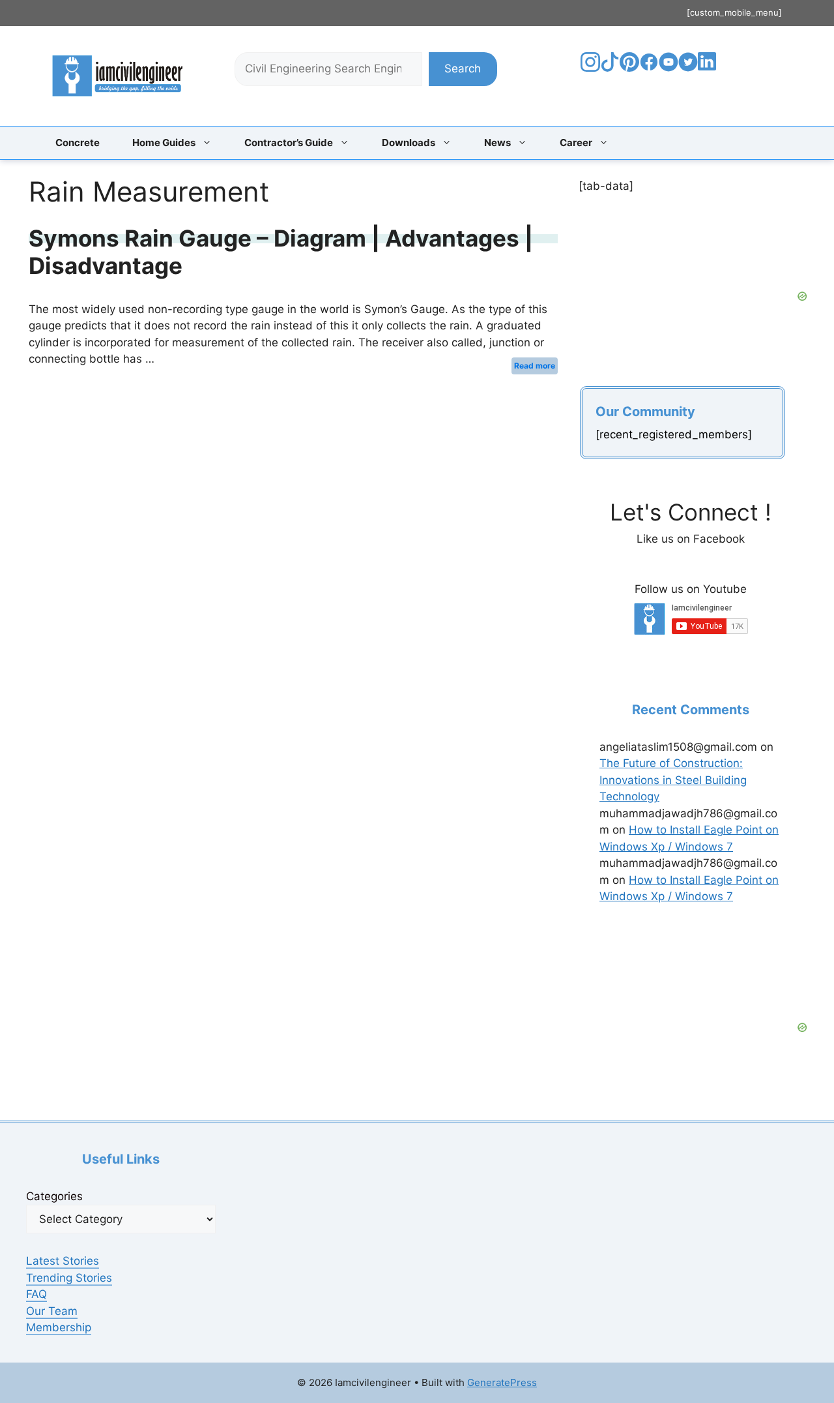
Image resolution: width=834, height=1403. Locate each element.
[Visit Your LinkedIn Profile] (709, 71)
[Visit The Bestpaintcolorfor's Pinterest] (629, 67)
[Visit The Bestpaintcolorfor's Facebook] (649, 67)
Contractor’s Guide (288, 142)
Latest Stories (62, 1260)
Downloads (408, 142)
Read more (534, 365)
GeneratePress (502, 1382)
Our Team (52, 1311)
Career (576, 142)
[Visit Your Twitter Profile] (688, 67)
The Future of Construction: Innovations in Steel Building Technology (673, 780)
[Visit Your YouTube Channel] (668, 67)
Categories (54, 1196)
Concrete (77, 142)
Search (462, 68)
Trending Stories (69, 1277)
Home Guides (163, 142)
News (497, 142)
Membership (58, 1327)
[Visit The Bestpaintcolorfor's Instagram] (590, 67)
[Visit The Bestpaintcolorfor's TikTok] (610, 67)
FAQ (36, 1294)
